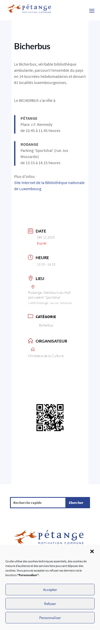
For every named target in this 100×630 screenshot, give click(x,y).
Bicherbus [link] (46, 325)
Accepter (50, 589)
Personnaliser (50, 617)
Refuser (50, 603)
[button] (92, 551)
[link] (29, 10)
